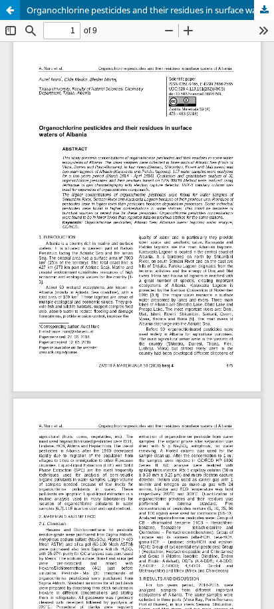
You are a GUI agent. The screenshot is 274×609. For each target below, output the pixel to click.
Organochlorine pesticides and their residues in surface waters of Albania (150, 10)
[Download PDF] (264, 10)
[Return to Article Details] (10, 10)
